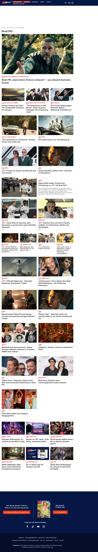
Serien (48, 1)
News (42, 1)
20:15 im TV (27, 1)
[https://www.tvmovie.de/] (6, 2)
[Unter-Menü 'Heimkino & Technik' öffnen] (24, 3)
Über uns (42, 540)
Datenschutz (41, 537)
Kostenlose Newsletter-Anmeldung (16, 512)
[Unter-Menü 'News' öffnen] (44, 1)
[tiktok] (33, 526)
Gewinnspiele (49, 540)
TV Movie (4, 27)
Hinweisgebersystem (33, 540)
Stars (12, 27)
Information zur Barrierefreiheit (19, 540)
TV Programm (17, 1)
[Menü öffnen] (72, 3)
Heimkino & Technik (18, 3)
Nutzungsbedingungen (31, 537)
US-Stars (16, 27)
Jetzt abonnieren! (60, 512)
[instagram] (44, 526)
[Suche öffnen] (65, 3)
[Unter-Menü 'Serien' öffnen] (51, 1)
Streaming (34, 1)
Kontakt (61, 540)
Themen (56, 540)
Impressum (21, 537)
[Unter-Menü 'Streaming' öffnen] (38, 1)
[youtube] (38, 526)
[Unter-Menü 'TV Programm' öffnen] (21, 1)
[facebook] (27, 526)
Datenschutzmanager (51, 537)
